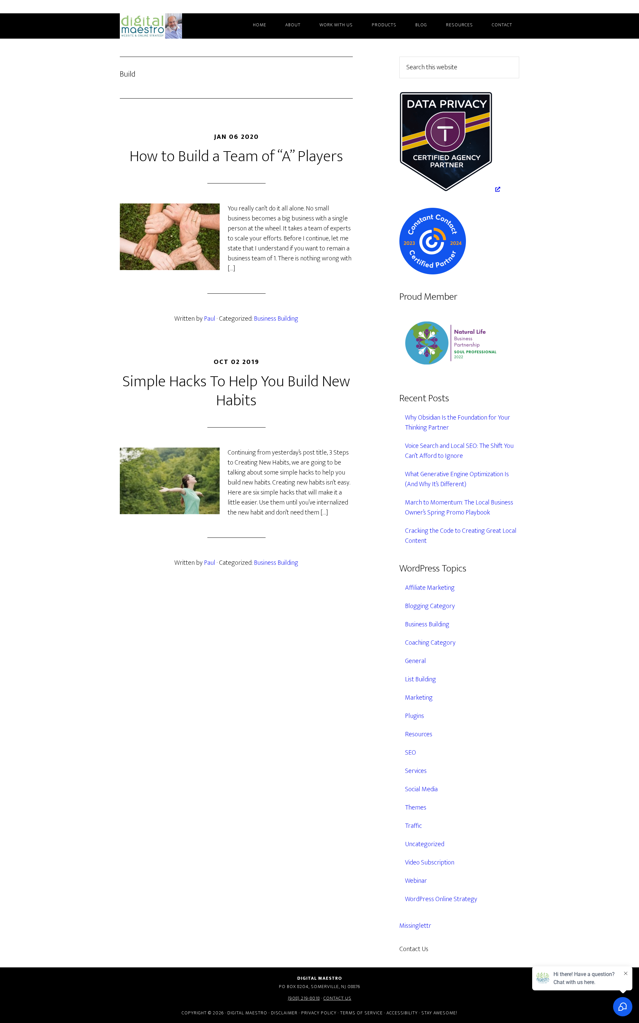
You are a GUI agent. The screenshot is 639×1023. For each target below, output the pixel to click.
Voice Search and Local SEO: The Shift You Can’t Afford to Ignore (459, 451)
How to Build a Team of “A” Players (236, 156)
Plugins (414, 716)
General (415, 661)
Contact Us (337, 998)
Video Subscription (429, 862)
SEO (410, 752)
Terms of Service (361, 1013)
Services (416, 771)
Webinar (416, 880)
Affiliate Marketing (430, 587)
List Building (420, 679)
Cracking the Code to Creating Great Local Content (461, 535)
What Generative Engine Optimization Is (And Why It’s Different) (457, 479)
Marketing (419, 697)
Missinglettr (415, 925)
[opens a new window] (449, 189)
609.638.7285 (457, 949)
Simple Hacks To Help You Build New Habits (236, 391)
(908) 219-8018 (304, 998)
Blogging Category (430, 606)
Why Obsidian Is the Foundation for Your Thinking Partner (457, 422)
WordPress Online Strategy (441, 899)
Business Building (276, 318)
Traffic (413, 826)
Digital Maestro (160, 26)
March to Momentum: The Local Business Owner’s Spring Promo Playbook (459, 507)
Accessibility (402, 1013)
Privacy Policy (318, 1013)
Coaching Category (430, 642)
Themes (415, 807)
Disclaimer (284, 1013)
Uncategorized (424, 844)
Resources (418, 734)
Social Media (421, 789)
